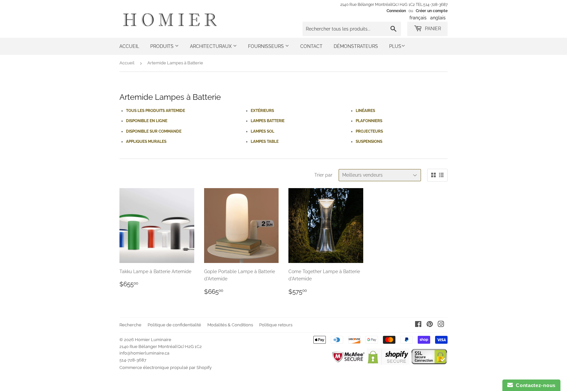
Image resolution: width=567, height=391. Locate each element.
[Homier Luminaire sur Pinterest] (429, 325)
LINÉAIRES (365, 110)
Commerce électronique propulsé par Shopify (165, 367)
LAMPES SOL (262, 131)
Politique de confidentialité (174, 324)
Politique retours (275, 324)
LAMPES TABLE (265, 141)
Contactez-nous (534, 385)
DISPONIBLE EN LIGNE (146, 121)
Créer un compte (432, 11)
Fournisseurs (266, 46)
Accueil (129, 46)
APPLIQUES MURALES (146, 141)
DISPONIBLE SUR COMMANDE (153, 131)
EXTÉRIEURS (262, 110)
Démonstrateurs (356, 46)
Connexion (396, 11)
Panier (432, 28)
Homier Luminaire (153, 339)
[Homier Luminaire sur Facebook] (418, 325)
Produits (162, 46)
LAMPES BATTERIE (267, 121)
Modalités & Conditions (230, 324)
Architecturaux (211, 46)
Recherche (130, 324)
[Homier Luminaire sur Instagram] (441, 325)
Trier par (323, 175)
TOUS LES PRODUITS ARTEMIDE (155, 110)
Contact (311, 46)
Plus (395, 46)
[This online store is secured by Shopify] (388, 363)
